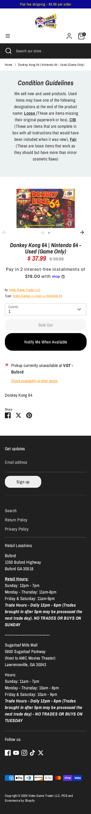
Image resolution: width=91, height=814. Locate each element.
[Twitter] (41, 753)
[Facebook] (8, 753)
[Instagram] (24, 753)
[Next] (84, 232)
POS (64, 795)
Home (8, 64)
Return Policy (16, 520)
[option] (45, 208)
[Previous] (6, 232)
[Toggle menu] (8, 36)
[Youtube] (16, 753)
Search (11, 511)
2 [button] (49, 233)
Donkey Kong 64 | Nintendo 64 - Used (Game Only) (51, 64)
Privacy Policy (16, 529)
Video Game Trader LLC (24, 290)
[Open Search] (8, 51)
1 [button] (42, 233)
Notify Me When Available (45, 342)
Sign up (23, 482)
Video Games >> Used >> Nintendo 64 (37, 296)
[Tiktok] (32, 753)
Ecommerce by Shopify (20, 800)
